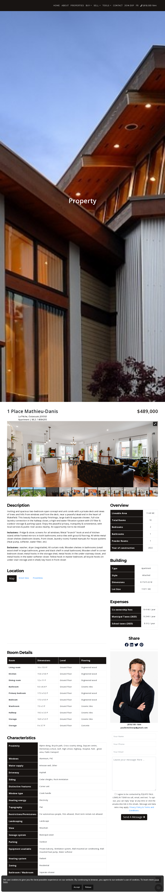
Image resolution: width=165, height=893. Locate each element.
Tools (105, 5)
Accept (77, 887)
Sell (96, 5)
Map (12, 578)
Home (56, 5)
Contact (118, 5)
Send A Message (133, 817)
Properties (77, 5)
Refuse (88, 887)
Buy (88, 5)
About (65, 5)
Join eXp (129, 5)
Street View (24, 578)
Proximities (38, 578)
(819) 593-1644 (149, 5)
